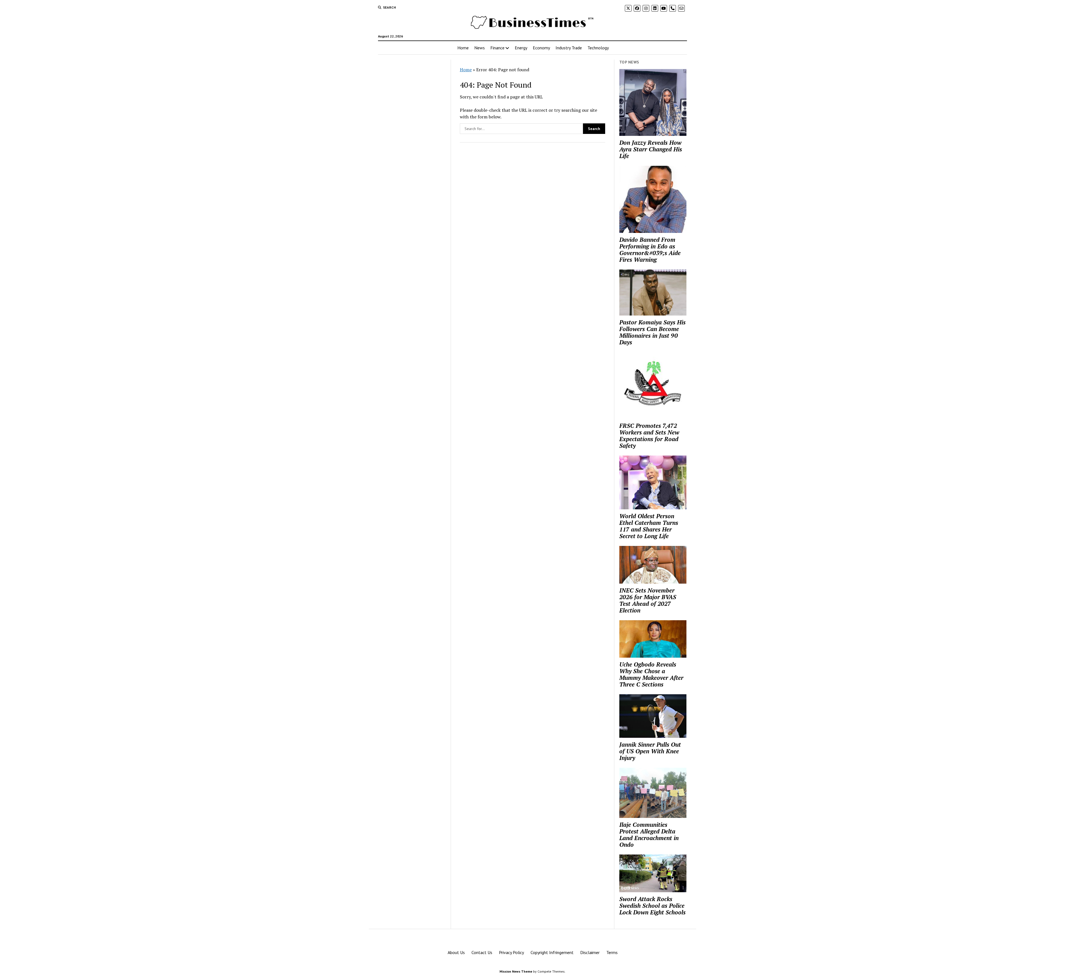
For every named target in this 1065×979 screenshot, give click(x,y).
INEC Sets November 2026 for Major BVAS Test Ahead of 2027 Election (647, 600)
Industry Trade (569, 47)
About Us (456, 952)
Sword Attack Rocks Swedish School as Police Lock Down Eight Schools (652, 906)
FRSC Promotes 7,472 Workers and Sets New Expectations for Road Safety (649, 435)
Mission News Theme (515, 971)
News (479, 47)
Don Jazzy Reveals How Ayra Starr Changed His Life (650, 149)
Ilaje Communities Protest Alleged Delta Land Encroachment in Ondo (649, 834)
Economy (541, 47)
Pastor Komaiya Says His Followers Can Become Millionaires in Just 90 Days (652, 332)
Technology (598, 47)
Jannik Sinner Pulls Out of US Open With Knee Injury (650, 751)
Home (463, 47)
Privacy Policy (511, 952)
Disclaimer (590, 952)
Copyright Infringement (552, 952)
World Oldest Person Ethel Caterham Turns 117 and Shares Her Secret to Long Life (648, 526)
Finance (497, 47)
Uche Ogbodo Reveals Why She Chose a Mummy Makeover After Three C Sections (651, 674)
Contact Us (481, 952)
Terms (612, 952)
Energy (521, 47)
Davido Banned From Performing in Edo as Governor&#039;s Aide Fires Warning (650, 249)
